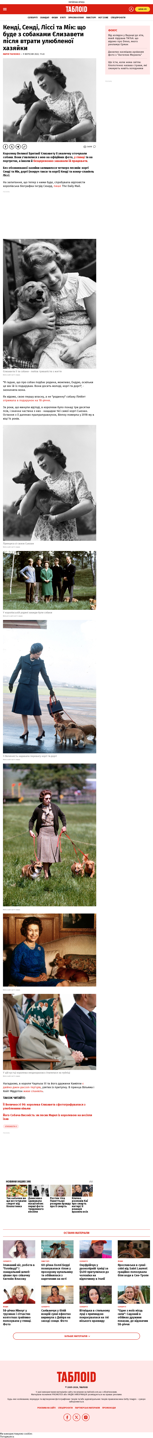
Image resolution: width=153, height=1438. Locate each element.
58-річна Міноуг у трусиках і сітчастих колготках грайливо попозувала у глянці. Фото (17, 1317)
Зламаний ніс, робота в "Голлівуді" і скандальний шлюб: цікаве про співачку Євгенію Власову (19, 1271)
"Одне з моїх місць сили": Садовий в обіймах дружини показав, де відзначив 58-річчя (133, 1317)
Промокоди (109, 1408)
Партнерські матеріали (87, 1408)
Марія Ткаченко (12, 54)
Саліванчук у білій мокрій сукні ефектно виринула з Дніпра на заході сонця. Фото (56, 1315)
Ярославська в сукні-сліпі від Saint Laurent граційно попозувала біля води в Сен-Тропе (133, 1270)
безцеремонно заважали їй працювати (60, 161)
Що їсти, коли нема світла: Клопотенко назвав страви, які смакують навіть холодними (127, 65)
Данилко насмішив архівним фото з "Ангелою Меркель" (126, 53)
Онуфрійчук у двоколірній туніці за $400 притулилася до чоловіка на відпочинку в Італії (94, 1271)
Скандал (44, 17)
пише (57, 186)
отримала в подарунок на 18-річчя (26, 400)
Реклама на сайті (46, 1408)
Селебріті (33, 17)
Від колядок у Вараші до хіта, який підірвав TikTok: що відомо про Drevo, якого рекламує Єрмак (126, 40)
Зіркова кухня (76, 17)
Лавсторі (91, 17)
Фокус (112, 30)
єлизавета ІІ (11, 1126)
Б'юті (63, 17)
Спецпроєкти (118, 17)
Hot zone (103, 17)
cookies (28, 1433)
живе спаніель (33, 1091)
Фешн (55, 17)
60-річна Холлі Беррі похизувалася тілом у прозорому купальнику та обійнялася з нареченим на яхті (57, 1271)
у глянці (79, 157)
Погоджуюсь (7, 1436)
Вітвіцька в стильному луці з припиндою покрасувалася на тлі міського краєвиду (94, 1315)
